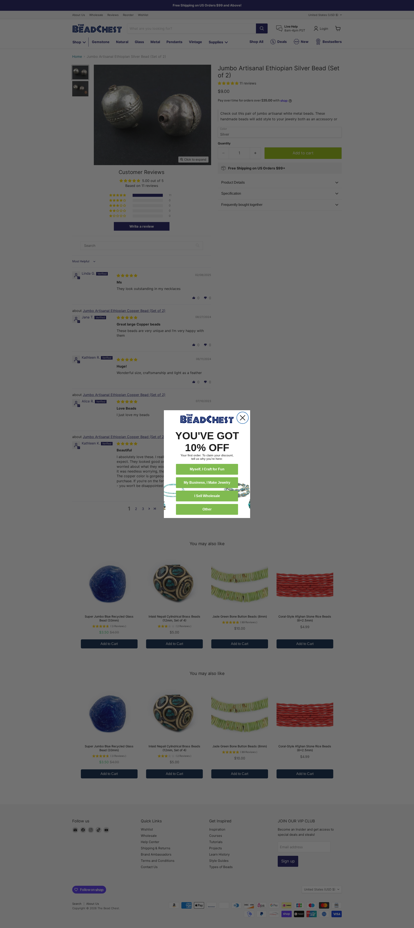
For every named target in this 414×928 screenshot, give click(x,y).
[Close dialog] (242, 418)
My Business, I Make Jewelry (207, 482)
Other (207, 509)
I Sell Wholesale (207, 496)
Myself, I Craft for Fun (207, 469)
